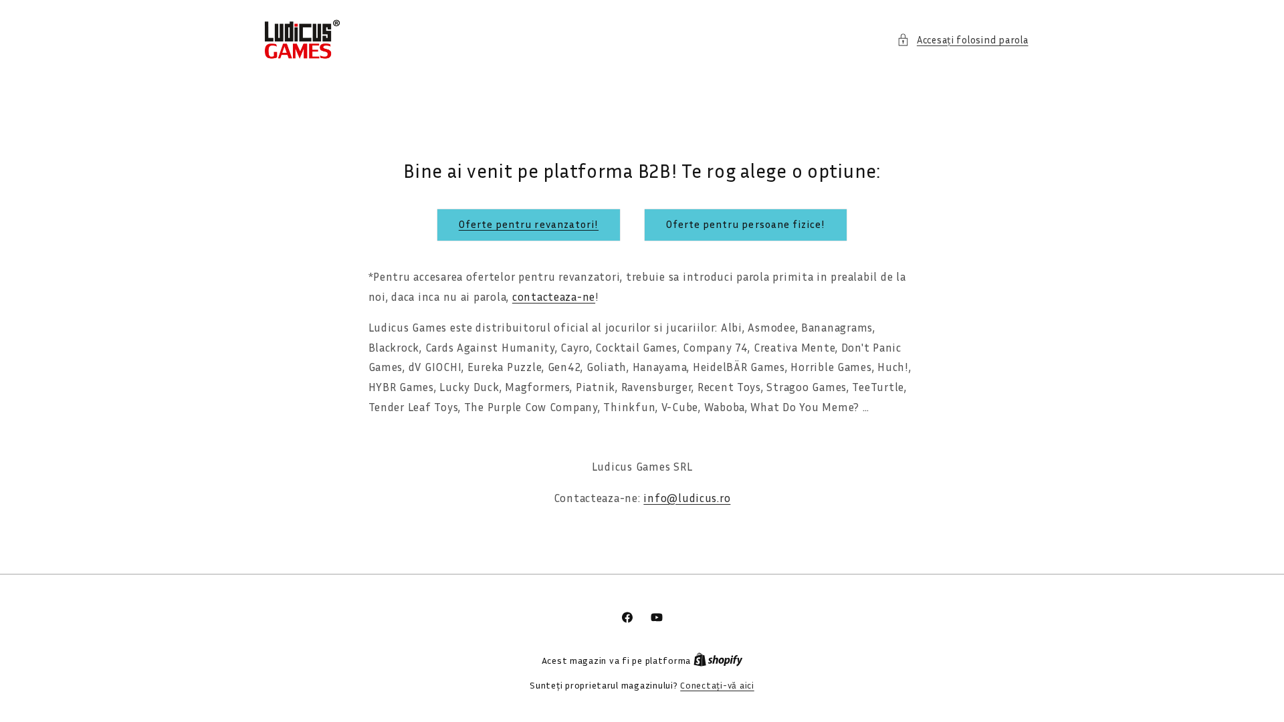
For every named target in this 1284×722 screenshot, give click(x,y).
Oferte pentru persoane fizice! (746, 224)
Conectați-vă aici (717, 685)
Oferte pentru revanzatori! (529, 224)
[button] (962, 40)
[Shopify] (718, 660)
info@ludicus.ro (686, 498)
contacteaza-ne (553, 297)
